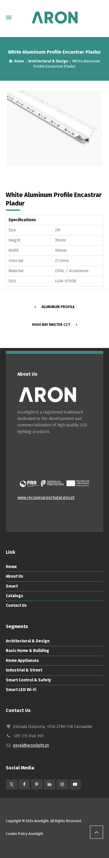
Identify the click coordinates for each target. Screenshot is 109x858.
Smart (12, 586)
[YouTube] (75, 784)
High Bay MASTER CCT (51, 325)
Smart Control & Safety (28, 680)
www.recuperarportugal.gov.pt (45, 497)
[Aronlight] (54, 17)
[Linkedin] (50, 784)
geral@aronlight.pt (31, 745)
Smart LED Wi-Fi (21, 689)
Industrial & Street (24, 670)
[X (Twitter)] (11, 784)
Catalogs (14, 595)
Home (11, 566)
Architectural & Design (27, 641)
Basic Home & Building (27, 650)
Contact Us (16, 605)
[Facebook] (24, 784)
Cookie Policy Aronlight (24, 834)
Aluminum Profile (58, 307)
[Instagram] (62, 784)
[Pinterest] (37, 784)
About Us (14, 576)
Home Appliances (22, 660)
